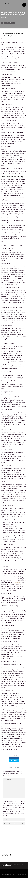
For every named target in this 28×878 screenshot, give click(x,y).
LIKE (15, 755)
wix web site (17, 583)
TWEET (14, 760)
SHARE (14, 758)
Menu (24, 5)
